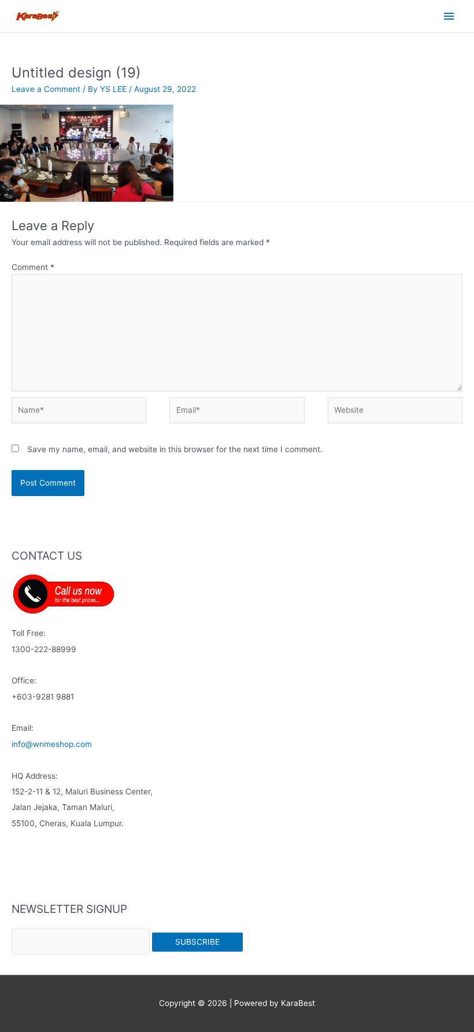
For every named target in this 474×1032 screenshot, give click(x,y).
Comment (33, 267)
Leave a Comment (46, 89)
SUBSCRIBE (197, 941)
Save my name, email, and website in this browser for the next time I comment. (175, 449)
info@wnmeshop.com (52, 744)
